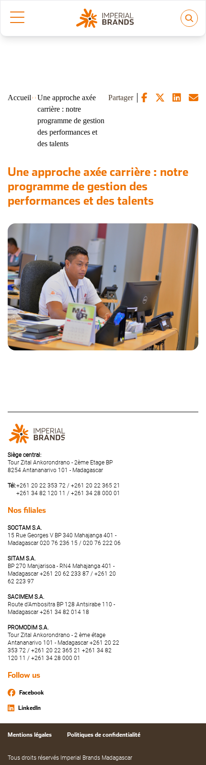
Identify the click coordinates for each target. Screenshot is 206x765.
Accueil (19, 97)
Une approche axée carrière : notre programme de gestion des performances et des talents (70, 120)
